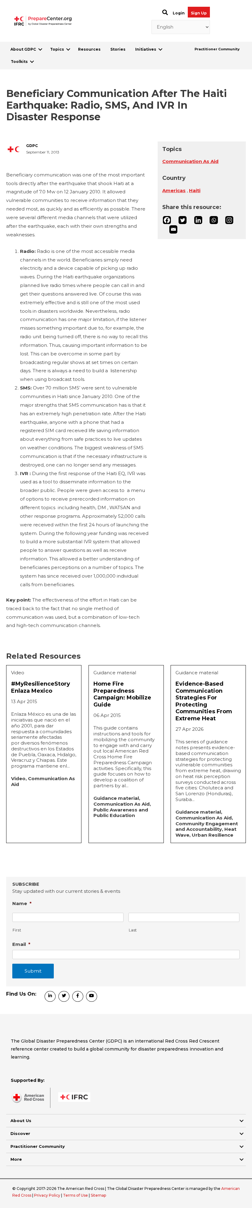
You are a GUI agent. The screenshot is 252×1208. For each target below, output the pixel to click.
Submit (33, 971)
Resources (89, 49)
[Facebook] (167, 220)
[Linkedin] (198, 220)
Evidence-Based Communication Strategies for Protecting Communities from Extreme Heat (203, 701)
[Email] (173, 229)
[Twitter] (183, 220)
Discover (20, 1133)
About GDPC (23, 49)
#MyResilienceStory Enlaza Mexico (40, 687)
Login (179, 13)
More (16, 1159)
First (17, 930)
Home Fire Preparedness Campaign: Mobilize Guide (122, 694)
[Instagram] (229, 220)
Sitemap (98, 1195)
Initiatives (145, 49)
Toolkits (19, 61)
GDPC (32, 146)
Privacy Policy (47, 1195)
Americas (174, 190)
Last (133, 930)
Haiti (194, 190)
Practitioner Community (217, 49)
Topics (57, 49)
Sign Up (199, 13)
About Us (20, 1120)
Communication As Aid (190, 161)
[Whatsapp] (214, 220)
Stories (117, 49)
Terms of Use (75, 1195)
